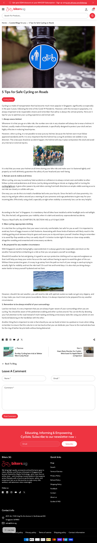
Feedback (53, 489)
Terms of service (45, 532)
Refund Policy (55, 480)
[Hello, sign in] (86, 9)
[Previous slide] (4, 2)
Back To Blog (11, 364)
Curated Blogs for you (17, 23)
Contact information (77, 532)
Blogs (52, 463)
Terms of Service (56, 471)
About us (53, 497)
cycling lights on (8, 186)
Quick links (55, 457)
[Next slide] (93, 2)
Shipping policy (60, 532)
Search (52, 467)
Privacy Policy (55, 476)
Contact (53, 493)
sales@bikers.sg (11, 523)
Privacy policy (31, 532)
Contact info (8, 510)
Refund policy (17, 532)
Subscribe (69, 444)
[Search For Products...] (92, 16)
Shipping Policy (56, 484)
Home (4, 23)
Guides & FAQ (55, 501)
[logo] (14, 463)
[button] (3, 9)
